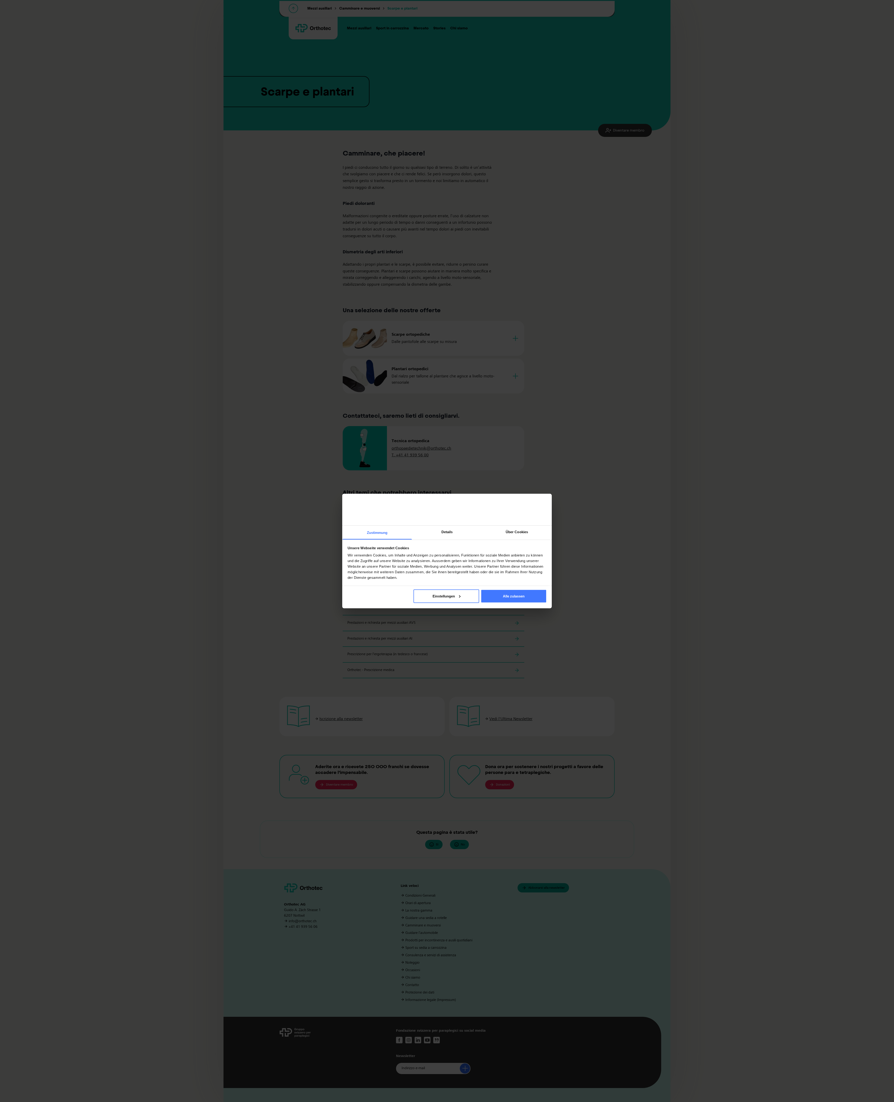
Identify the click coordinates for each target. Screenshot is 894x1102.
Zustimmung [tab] (377, 533)
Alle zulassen (514, 596)
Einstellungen (444, 596)
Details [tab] (447, 532)
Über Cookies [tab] (517, 532)
